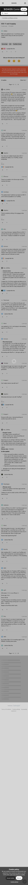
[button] (2, 9)
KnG (5, 130)
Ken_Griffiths (7, 89)
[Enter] (2, 13)
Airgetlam (6, 153)
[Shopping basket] (25, 3)
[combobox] (14, 13)
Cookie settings (16, 709)
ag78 (5, 590)
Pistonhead (6, 300)
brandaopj (6, 192)
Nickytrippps (6, 484)
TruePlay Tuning (17, 44)
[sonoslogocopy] (14, 3)
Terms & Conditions (6, 709)
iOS (10, 44)
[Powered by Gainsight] (14, 706)
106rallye (6, 363)
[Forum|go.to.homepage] (11, 9)
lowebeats (6, 505)
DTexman (6, 176)
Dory (5, 616)
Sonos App (4, 44)
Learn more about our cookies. (17, 874)
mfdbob (5, 31)
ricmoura (6, 246)
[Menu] (2, 3)
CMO (5, 568)
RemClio (6, 549)
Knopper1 (6, 380)
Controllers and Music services (9, 18)
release (19, 213)
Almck (5, 323)
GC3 (5, 229)
